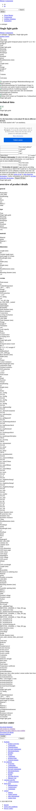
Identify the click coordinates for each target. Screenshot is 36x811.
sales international (13, 796)
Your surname (23, 165)
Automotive (8, 21)
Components (8, 17)
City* (20, 153)
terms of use (18, 174)
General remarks (13, 760)
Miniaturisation (13, 785)
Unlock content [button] (18, 140)
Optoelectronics (13, 747)
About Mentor (8, 15)
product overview (13, 744)
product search (4, 36)
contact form (12, 798)
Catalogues (11, 756)
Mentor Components (6, 1)
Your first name (23, 163)
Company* (22, 149)
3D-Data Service (13, 776)
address (10, 792)
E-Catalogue (8, 762)
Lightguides (12, 745)
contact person (12, 794)
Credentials (11, 789)
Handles (10, 753)
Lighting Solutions (10, 19)
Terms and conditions (11, 806)
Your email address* (25, 147)
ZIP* (20, 151)
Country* (33, 155)
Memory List (12, 778)
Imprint (6, 805)
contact (6, 791)
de (5, 6)
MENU (3, 12)
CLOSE (3, 736)
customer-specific (9, 780)
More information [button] (18, 136)
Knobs (10, 754)
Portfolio (7, 742)
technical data (12, 758)
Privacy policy (8, 808)
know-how (7, 783)
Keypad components (14, 749)
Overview (11, 763)
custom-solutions (13, 782)
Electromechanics (13, 751)
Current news (12, 787)
